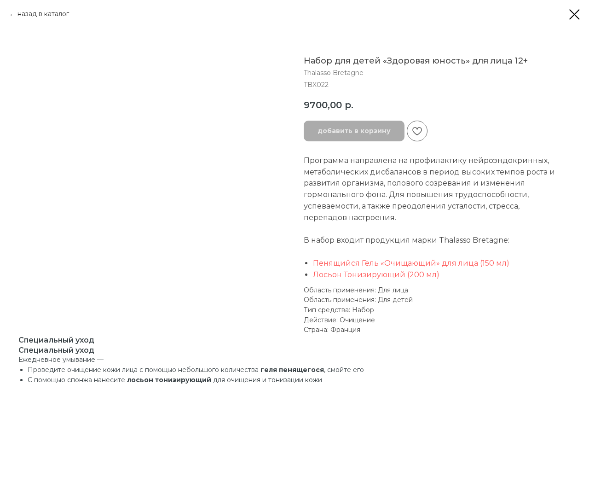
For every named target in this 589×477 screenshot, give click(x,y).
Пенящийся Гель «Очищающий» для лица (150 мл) (411, 263)
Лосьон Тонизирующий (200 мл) (376, 274)
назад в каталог (43, 14)
